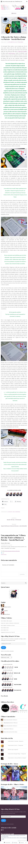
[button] (14, 677)
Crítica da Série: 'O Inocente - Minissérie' (15, 741)
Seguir (3, 647)
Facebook (4, 696)
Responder (3, 554)
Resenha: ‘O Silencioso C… (14, 719)
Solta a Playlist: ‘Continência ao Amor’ (8, 625)
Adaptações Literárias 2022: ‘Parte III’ (8, 632)
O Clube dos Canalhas (22, 51)
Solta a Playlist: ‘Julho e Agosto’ (6, 621)
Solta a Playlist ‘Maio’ (4, 630)
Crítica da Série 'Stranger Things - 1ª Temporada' (17, 753)
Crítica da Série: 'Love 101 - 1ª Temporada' (15, 745)
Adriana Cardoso (6, 719)
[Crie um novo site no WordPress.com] (14, 1)
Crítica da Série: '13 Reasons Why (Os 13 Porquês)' (17, 758)
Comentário (22, 574)
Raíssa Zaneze (20, 42)
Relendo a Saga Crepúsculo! (13, 749)
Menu (14, 13)
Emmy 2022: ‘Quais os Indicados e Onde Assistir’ (10, 623)
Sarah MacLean (12, 53)
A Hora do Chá (11, 511)
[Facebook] (1, 830)
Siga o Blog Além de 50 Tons (10, 636)
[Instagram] (3, 830)
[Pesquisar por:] (14, 583)
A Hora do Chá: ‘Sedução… (14, 731)
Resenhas (17, 511)
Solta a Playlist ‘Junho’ (5, 627)
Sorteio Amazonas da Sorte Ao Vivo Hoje (12, 551)
